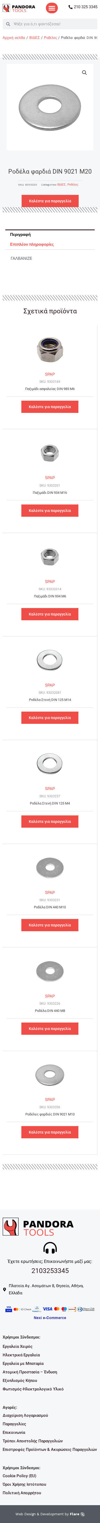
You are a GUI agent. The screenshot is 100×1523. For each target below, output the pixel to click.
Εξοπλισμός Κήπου (20, 1380)
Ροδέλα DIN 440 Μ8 (50, 1011)
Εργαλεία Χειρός (18, 1346)
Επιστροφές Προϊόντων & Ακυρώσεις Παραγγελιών (50, 1449)
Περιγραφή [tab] (20, 234)
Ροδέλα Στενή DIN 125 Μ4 (50, 803)
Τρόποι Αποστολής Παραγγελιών (33, 1441)
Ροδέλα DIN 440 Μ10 (50, 907)
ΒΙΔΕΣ (34, 38)
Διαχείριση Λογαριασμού (25, 1415)
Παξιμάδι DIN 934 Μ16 (50, 493)
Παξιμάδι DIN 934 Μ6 (50, 596)
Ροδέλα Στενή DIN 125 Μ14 (50, 700)
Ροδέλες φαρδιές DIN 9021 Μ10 (50, 1114)
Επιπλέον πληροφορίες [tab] (32, 244)
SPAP (50, 374)
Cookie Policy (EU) (19, 1475)
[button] (52, 8)
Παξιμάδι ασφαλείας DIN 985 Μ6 (50, 389)
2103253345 (50, 1271)
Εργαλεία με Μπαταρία (23, 1363)
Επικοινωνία (14, 1432)
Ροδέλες (50, 38)
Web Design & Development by (47, 1514)
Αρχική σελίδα (14, 38)
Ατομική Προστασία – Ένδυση (30, 1372)
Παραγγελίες (14, 1424)
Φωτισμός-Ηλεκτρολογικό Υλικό (33, 1389)
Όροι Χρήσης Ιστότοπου (24, 1484)
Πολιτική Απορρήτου (22, 1493)
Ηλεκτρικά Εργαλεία (21, 1355)
